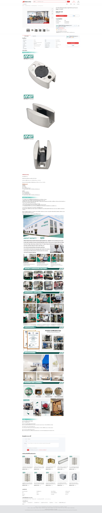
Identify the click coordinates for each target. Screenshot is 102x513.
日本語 (59, 507)
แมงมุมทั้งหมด (67, 492)
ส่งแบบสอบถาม (61, 15)
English (32, 507)
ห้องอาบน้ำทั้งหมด (53, 491)
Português (37, 507)
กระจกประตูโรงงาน (30, 502)
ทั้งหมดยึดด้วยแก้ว (39, 491)
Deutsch (49, 507)
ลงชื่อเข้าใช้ (57, 32)
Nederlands (52, 507)
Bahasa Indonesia (72, 507)
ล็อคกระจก (23, 494)
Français (40, 507)
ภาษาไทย (63, 507)
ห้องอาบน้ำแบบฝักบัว (24, 491)
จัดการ (37, 492)
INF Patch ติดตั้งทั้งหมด (54, 492)
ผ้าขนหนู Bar (52, 494)
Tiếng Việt (68, 507)
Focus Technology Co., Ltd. (51, 509)
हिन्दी (61, 507)
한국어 (57, 507)
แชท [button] (74, 15)
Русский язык (43, 507)
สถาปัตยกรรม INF (67, 491)
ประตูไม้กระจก (51, 502)
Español (34, 507)
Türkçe (66, 507)
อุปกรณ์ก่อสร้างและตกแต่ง (27, 5)
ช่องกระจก (66, 494)
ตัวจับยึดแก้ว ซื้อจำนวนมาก (62, 502)
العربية (54, 507)
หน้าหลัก (23, 5)
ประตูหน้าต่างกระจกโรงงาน (44, 502)
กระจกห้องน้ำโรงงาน (36, 502)
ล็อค (22, 492)
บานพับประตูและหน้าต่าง (40, 5)
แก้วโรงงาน (24, 502)
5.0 (69, 37)
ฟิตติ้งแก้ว (38, 494)
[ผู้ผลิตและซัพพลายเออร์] (26, 1)
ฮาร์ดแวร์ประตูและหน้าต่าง (34, 5)
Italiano (46, 507)
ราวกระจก (56, 502)
